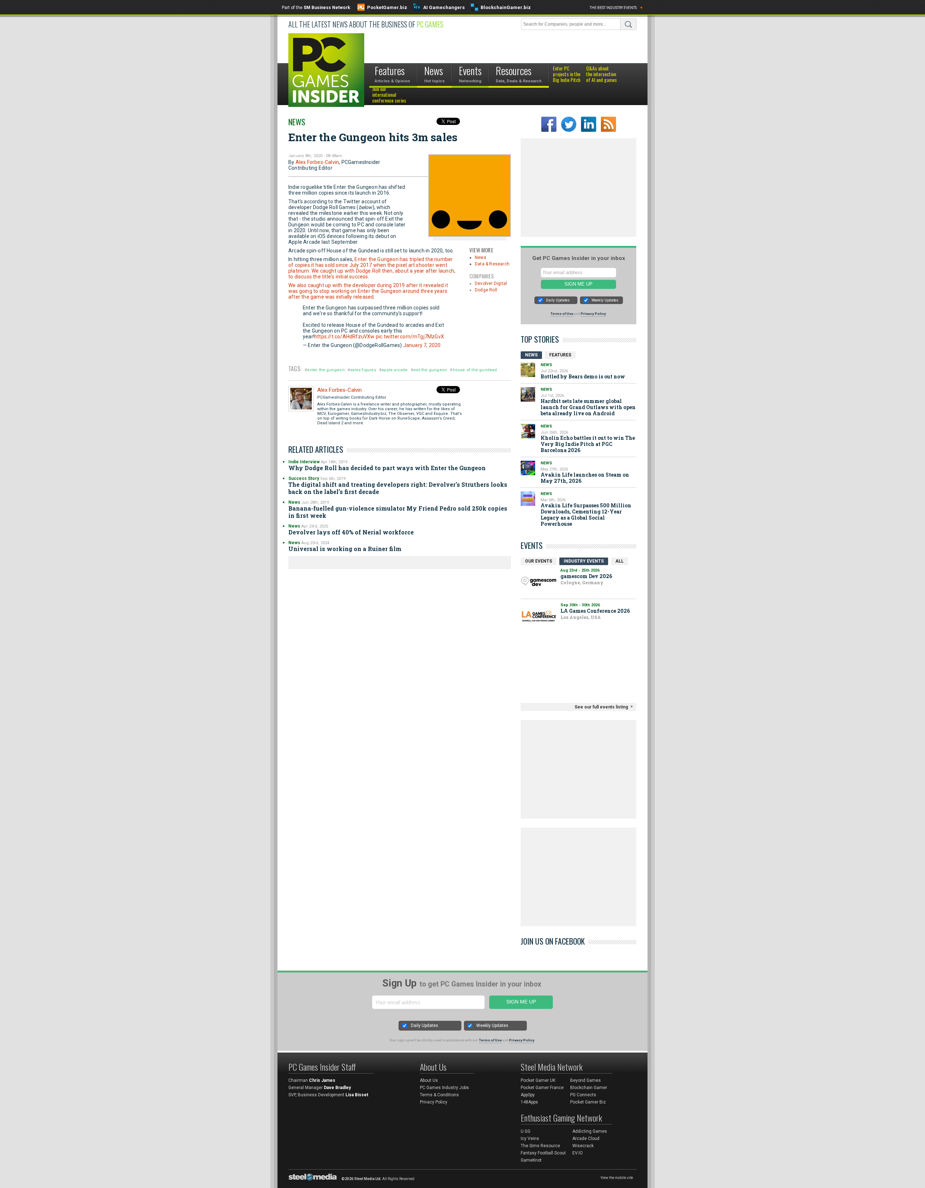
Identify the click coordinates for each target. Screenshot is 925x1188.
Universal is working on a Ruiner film (344, 548)
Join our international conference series (389, 95)
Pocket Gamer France (542, 1087)
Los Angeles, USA (580, 617)
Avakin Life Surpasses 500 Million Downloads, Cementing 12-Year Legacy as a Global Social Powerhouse (586, 514)
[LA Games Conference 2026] (539, 616)
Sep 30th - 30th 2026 (580, 605)
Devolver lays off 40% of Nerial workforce (351, 532)
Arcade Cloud (585, 1138)
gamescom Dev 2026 (586, 576)
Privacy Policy (593, 314)
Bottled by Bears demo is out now (583, 376)
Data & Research (492, 263)
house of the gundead (475, 370)
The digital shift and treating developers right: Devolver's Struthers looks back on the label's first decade (397, 488)
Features (560, 354)
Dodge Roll (486, 289)
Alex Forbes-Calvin (317, 162)
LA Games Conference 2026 (595, 610)
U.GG (525, 1131)
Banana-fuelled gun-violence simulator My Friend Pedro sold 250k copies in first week (397, 511)
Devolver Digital (491, 283)
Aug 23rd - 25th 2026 (579, 570)
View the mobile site (617, 1178)
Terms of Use (561, 314)
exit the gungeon (430, 370)
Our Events (538, 561)
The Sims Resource (540, 1145)
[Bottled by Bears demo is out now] (528, 370)
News (296, 121)
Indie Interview (304, 461)
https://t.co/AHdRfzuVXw (344, 336)
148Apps (529, 1102)
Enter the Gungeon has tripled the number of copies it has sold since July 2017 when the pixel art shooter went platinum (370, 265)
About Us (429, 1080)
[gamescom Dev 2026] (539, 581)
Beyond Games (585, 1080)
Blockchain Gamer (588, 1087)
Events (532, 545)
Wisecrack (583, 1145)
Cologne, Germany (581, 582)
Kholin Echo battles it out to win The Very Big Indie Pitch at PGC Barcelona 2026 (588, 444)
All (619, 561)
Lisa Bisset (356, 1094)
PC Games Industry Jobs (444, 1087)
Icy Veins (530, 1138)
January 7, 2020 (422, 345)
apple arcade (395, 370)
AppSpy (528, 1094)
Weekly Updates (605, 300)
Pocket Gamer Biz (588, 1102)
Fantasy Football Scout (543, 1153)
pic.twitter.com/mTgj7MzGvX (410, 336)
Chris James (322, 1080)
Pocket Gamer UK (538, 1080)
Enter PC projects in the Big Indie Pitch (566, 74)
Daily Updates (558, 300)
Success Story (303, 478)
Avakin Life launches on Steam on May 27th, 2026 (585, 477)
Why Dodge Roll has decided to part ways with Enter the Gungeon (387, 468)
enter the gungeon (325, 370)
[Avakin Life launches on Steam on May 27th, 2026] (528, 468)
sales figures (363, 370)
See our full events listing (601, 707)
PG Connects (583, 1094)
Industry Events (584, 561)
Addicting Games (589, 1131)
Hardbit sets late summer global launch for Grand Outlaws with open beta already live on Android (588, 407)
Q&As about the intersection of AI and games (601, 74)
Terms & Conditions (439, 1094)
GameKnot (531, 1160)
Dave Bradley (337, 1087)
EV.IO (577, 1153)
